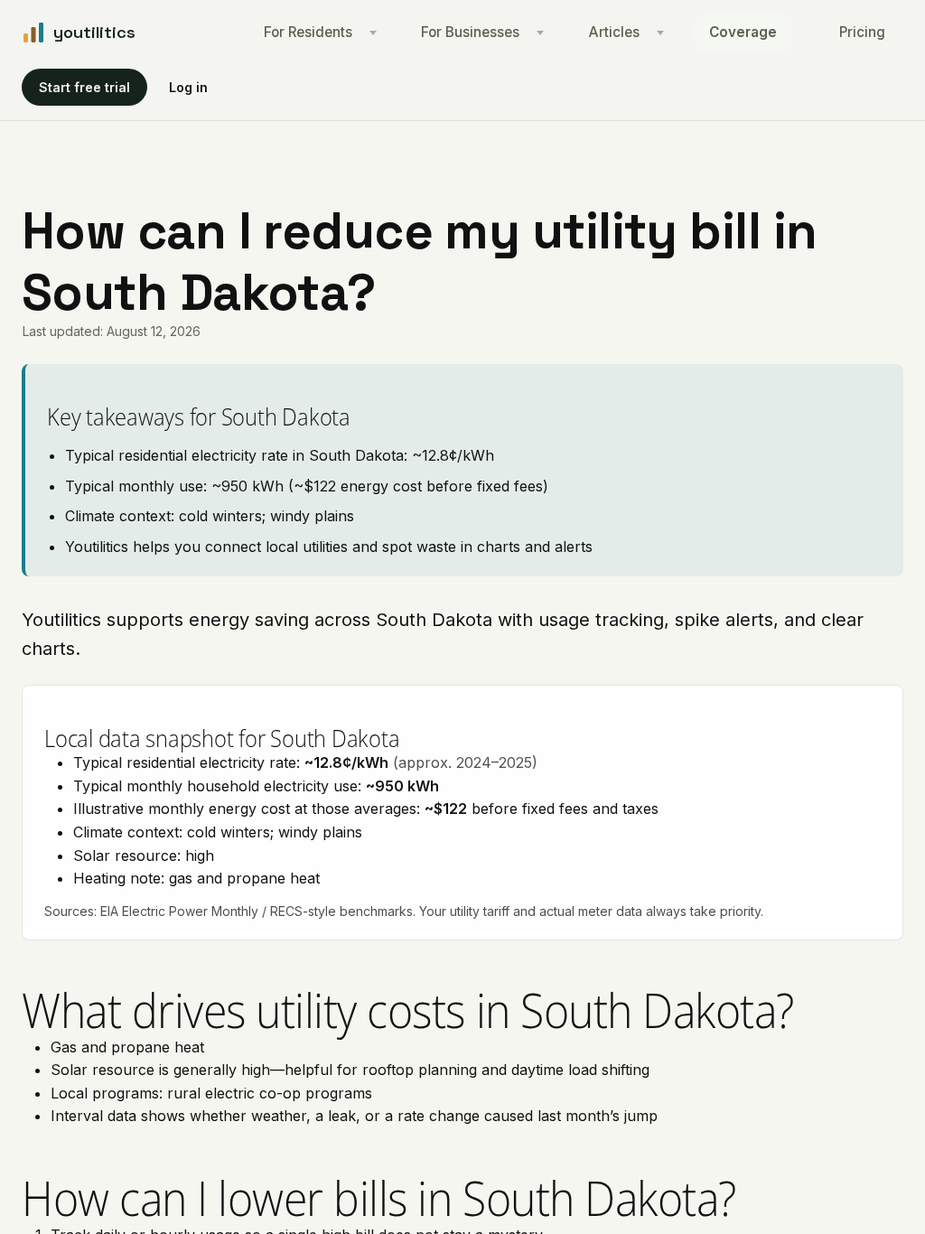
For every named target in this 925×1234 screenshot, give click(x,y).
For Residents (308, 32)
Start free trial (84, 87)
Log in (188, 87)
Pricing (862, 32)
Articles (614, 32)
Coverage (743, 32)
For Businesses (470, 32)
